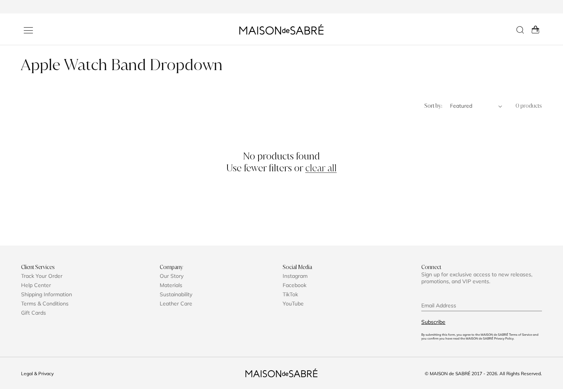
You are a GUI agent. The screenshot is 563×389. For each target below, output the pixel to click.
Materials (171, 285)
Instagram (295, 275)
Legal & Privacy (37, 373)
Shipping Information (46, 294)
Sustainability (176, 294)
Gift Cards (33, 312)
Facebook (294, 285)
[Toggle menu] (28, 30)
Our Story (171, 275)
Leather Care (176, 303)
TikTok (290, 294)
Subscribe (433, 322)
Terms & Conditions (45, 303)
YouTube (293, 303)
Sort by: (433, 106)
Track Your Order (41, 275)
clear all (321, 168)
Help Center (36, 285)
